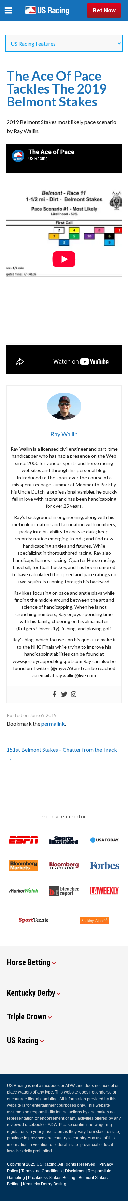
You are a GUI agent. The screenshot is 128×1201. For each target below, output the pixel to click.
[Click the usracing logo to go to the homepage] (47, 10)
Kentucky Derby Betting (44, 1184)
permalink (53, 723)
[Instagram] (74, 694)
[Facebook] (55, 694)
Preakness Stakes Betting (51, 1177)
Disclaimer (75, 1171)
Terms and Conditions (41, 1171)
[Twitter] (64, 694)
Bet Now (104, 10)
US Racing (47, 1164)
